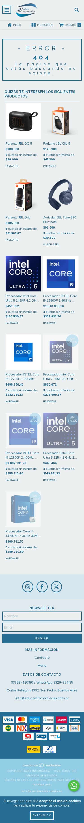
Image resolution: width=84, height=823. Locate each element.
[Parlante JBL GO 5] (23, 121)
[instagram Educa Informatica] (27, 586)
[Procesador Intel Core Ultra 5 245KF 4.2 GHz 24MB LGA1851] (23, 273)
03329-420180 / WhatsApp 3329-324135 (42, 682)
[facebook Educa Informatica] (42, 586)
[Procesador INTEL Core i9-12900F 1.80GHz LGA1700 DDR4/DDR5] (61, 273)
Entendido (42, 815)
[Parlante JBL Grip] (23, 195)
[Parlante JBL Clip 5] (61, 121)
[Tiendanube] (42, 766)
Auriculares (51, 244)
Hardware (12, 323)
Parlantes (12, 166)
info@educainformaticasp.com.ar (42, 698)
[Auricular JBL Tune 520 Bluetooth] (61, 195)
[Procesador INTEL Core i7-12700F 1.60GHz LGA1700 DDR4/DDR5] (23, 352)
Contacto (42, 657)
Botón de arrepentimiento (42, 791)
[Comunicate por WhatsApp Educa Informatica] (74, 785)
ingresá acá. (42, 784)
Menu (42, 665)
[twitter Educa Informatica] (56, 586)
